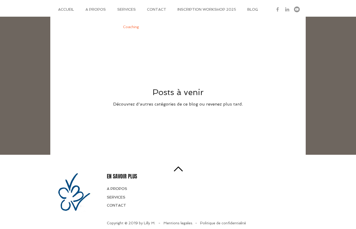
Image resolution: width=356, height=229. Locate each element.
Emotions (157, 27)
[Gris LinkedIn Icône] (287, 9)
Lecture (182, 27)
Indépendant (102, 27)
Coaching (131, 27)
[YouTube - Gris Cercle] (297, 9)
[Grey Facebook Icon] (277, 9)
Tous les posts (68, 27)
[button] (293, 27)
